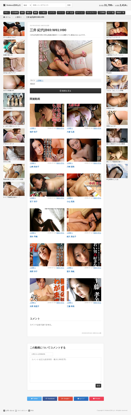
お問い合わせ (10, 410)
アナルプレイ (91, 12)
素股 (35, 12)
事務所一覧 (120, 12)
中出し (6, 12)
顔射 (22, 12)
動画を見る (66, 91)
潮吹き (29, 12)
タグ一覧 (111, 12)
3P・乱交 (70, 12)
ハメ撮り (43, 12)
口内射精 (15, 12)
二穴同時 (102, 12)
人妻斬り (39, 80)
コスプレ (52, 12)
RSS (32, 410)
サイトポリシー (22, 410)
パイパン (61, 12)
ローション (80, 12)
